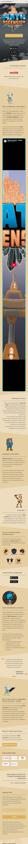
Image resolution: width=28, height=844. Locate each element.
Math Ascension (6, 1)
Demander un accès (9, 744)
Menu (26, 1)
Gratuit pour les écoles (14, 35)
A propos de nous (20, 783)
